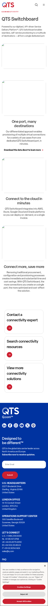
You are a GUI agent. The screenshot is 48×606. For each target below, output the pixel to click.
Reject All (24, 594)
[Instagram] (16, 425)
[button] (43, 4)
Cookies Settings (24, 587)
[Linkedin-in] (4, 425)
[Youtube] (22, 425)
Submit (10, 475)
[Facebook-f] (10, 425)
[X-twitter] (27, 425)
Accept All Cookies (24, 601)
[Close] (45, 566)
